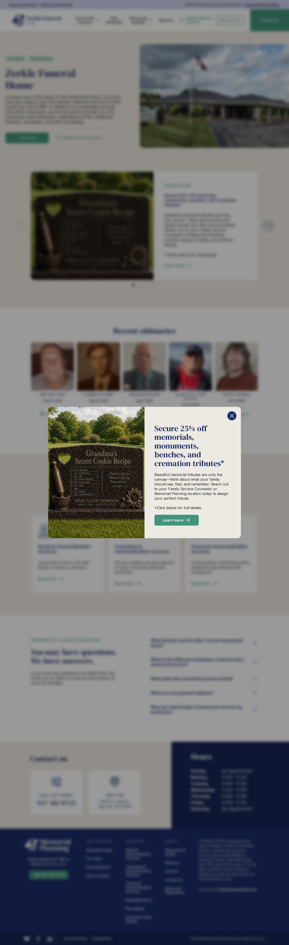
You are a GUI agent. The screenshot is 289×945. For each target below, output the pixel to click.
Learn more (173, 520)
